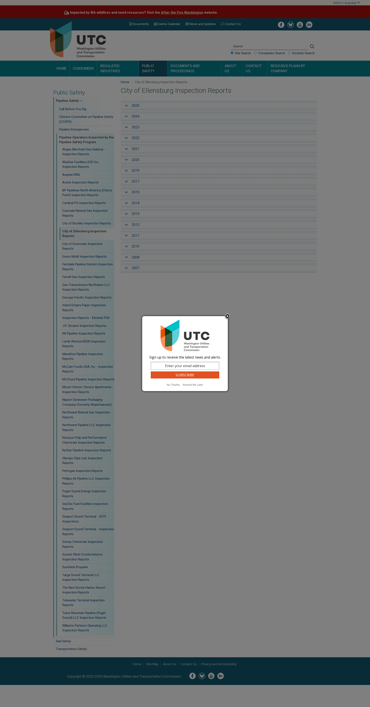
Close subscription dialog (227, 316)
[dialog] (185, 353)
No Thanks (173, 385)
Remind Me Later (193, 385)
